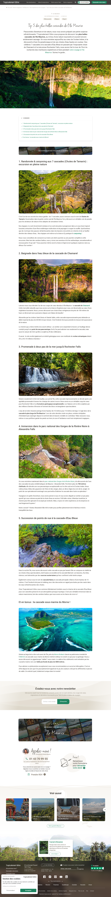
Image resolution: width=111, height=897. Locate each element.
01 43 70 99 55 (38, 758)
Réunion (48, 884)
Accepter (28, 890)
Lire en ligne (54, 854)
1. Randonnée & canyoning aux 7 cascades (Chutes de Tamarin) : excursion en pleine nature (47, 123)
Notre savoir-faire (56, 2)
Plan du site (81, 891)
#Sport (64, 19)
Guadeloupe (65, 884)
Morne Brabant (59, 654)
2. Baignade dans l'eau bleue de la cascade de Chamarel (38, 126)
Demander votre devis (12, 871)
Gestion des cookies (52, 891)
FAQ (87, 891)
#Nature (56, 19)
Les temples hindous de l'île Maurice (17, 818)
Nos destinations (31, 2)
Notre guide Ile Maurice (55, 826)
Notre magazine (67, 2)
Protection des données (39, 891)
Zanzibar (74, 884)
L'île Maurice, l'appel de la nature (41, 818)
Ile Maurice (56, 13)
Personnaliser (11, 890)
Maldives (39, 884)
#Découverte (47, 19)
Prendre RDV (37, 775)
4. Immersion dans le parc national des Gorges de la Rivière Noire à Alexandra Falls (45, 131)
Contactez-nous (10, 873)
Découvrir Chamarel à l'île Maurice (92, 818)
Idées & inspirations (43, 2)
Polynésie (56, 884)
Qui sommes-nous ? (11, 868)
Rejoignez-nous (72, 891)
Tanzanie (82, 884)
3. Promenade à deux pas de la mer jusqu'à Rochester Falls (39, 129)
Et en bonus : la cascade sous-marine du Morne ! (36, 137)
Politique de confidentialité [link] (9, 886)
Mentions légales (63, 891)
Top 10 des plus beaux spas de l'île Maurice (67, 818)
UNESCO (22, 657)
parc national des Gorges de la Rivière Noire (59, 481)
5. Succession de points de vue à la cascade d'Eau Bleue (38, 134)
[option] (17, 810)
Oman (90, 884)
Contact (92, 891)
